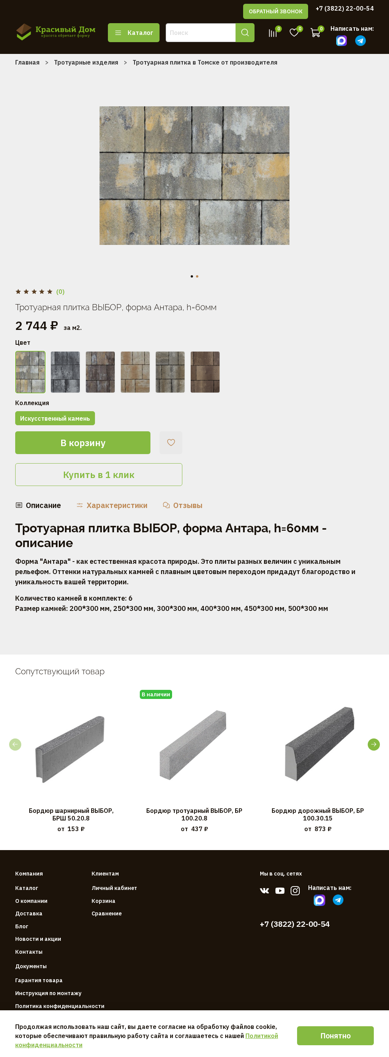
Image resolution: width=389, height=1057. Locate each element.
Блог (21, 926)
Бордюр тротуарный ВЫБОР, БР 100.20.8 (194, 814)
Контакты (29, 951)
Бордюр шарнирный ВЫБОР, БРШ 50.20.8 (71, 814)
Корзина (103, 900)
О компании (31, 900)
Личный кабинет (114, 887)
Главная (27, 62)
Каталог (140, 32)
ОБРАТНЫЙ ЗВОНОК (275, 11)
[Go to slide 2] (197, 276)
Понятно (335, 1035)
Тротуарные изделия (86, 62)
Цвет (22, 342)
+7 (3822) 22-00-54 (345, 8)
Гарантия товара (39, 980)
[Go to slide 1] (192, 276)
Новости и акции (38, 938)
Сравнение (107, 913)
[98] (65, 372)
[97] (30, 372)
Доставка (29, 913)
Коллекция (32, 403)
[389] (170, 372)
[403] (205, 372)
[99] (100, 372)
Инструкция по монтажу (48, 993)
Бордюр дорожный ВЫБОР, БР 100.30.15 (318, 814)
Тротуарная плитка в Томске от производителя (205, 62)
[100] (135, 372)
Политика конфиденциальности (59, 1006)
